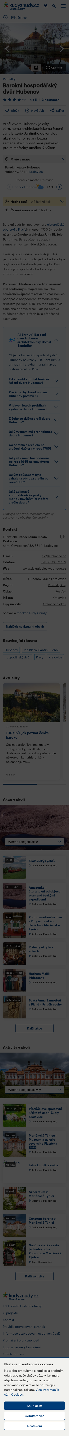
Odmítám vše (34, 1416)
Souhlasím (34, 1405)
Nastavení (34, 1426)
